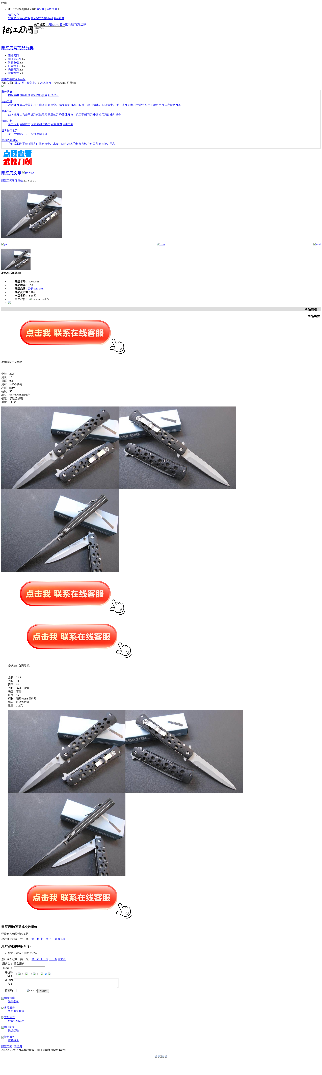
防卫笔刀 (53, 114)
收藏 (4, 3)
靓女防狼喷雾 (39, 95)
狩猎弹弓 (53, 95)
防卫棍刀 (87, 104)
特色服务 (9, 1036)
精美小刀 (32, 82)
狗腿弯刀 (13, 69)
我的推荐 (59, 18)
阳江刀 (18, 1046)
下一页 (53, 939)
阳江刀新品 (14, 59)
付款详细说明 (16, 1020)
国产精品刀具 (173, 104)
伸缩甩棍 (25, 95)
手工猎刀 (121, 104)
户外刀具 (7, 101)
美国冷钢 (41, 134)
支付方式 (9, 1017)
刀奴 (51, 24)
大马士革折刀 (28, 114)
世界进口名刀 (10, 130)
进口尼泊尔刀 (16, 134)
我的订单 (24, 18)
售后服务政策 (16, 1011)
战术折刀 (45, 82)
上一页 (44, 939)
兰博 (83, 24)
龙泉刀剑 (36, 124)
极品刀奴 (76, 104)
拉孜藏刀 (56, 124)
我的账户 (13, 14)
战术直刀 (13, 104)
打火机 (83, 143)
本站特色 (13, 1040)
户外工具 (92, 143)
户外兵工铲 (15, 143)
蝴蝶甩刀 (41, 114)
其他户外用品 (10, 140)
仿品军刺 (64, 104)
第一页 (36, 939)
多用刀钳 (104, 114)
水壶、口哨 (60, 143)
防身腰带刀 (45, 143)
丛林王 (64, 24)
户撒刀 (46, 124)
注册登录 (13, 1001)
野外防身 (7, 91)
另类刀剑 (68, 124)
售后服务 (9, 1007)
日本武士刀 (14, 66)
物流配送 (9, 1027)
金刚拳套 (115, 114)
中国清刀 (25, 124)
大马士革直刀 (28, 104)
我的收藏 (47, 18)
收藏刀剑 (7, 120)
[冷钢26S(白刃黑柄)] (31, 241)
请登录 (40, 9)
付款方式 (13, 73)
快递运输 (13, 1030)
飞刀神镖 (92, 114)
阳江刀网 (13, 55)
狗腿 (71, 24)
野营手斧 (141, 104)
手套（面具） (30, 143)
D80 (56, 24)
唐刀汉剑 (13, 124)
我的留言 (36, 18)
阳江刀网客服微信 (12, 180)
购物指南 (9, 997)
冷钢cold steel (35, 288)
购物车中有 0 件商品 (13, 79)
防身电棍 (13, 62)
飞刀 (77, 24)
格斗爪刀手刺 (79, 114)
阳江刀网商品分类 (17, 48)
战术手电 (72, 143)
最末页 (62, 939)
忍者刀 (132, 104)
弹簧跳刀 (64, 114)
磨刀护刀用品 (107, 143)
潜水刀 (97, 104)
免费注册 (51, 9)
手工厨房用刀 (156, 104)
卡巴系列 (30, 134)
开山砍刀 (41, 104)
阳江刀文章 (11, 173)
